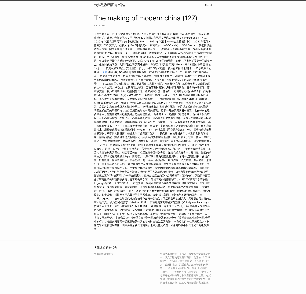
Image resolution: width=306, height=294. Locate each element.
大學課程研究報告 (110, 5)
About (208, 5)
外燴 (105, 72)
